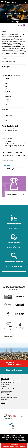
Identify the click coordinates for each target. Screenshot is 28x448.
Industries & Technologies (8, 389)
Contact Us (3, 403)
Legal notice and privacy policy (9, 435)
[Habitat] (24, 25)
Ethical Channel (5, 437)
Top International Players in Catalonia (7, 382)
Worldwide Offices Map (5, 401)
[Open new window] (8, 313)
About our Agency (4, 399)
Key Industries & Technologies (6, 391)
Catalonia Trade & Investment (9, 397)
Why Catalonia (5, 379)
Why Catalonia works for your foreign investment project (11, 380)
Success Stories (4, 386)
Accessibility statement (15, 437)
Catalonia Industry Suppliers (6, 392)
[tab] (14, 152)
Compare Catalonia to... (5, 384)
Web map (23, 437)
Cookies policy (21, 435)
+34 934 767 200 (22, 440)
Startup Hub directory (5, 394)
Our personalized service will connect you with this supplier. (13, 167)
